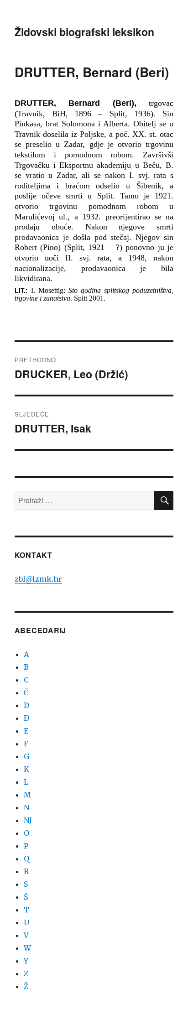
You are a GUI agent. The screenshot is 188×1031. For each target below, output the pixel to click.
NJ (28, 820)
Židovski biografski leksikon (84, 31)
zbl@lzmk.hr (38, 578)
